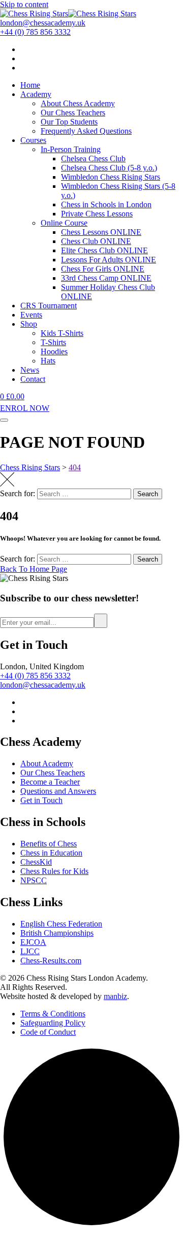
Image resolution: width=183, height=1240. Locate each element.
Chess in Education (51, 852)
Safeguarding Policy (52, 1022)
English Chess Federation (61, 923)
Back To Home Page (33, 569)
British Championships (57, 933)
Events (31, 314)
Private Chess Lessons (97, 213)
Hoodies (54, 351)
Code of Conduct (48, 1032)
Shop (28, 324)
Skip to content (24, 4)
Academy (35, 94)
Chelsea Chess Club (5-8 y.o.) (109, 167)
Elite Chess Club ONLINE (104, 250)
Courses (33, 140)
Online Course (64, 222)
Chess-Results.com (50, 960)
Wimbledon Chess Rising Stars (110, 177)
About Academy (46, 763)
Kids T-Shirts (62, 333)
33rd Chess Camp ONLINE (106, 278)
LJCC (30, 951)
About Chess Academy (78, 103)
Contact (32, 379)
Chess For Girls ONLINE (102, 268)
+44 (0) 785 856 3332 (35, 675)
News (29, 370)
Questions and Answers (58, 791)
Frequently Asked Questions (86, 131)
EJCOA (33, 942)
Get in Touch (41, 800)
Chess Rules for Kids (54, 871)
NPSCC (33, 880)
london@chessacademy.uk (42, 684)
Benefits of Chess (48, 843)
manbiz (115, 996)
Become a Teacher (50, 781)
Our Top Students (69, 121)
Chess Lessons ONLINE (101, 232)
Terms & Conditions (52, 1013)
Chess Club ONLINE (96, 241)
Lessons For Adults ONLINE (108, 259)
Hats (48, 360)
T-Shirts (53, 342)
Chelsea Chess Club (93, 158)
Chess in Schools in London (106, 204)
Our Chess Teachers (73, 112)
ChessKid (36, 862)
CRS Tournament (48, 305)
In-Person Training (71, 149)
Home (30, 85)
